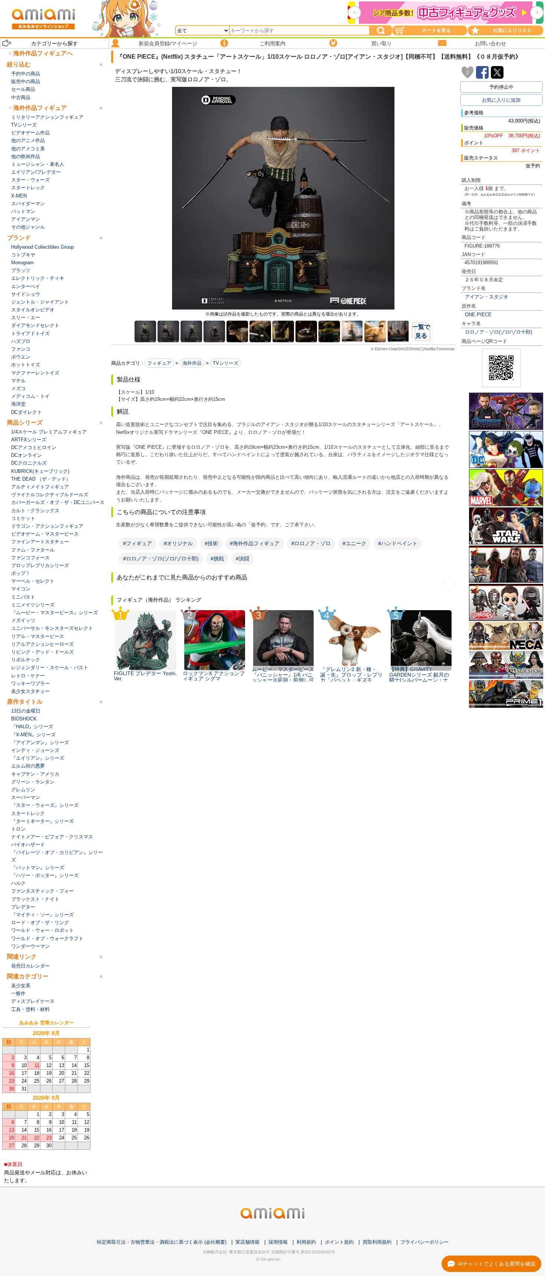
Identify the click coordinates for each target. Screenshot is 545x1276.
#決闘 (242, 559)
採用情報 (278, 1242)
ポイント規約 (339, 1242)
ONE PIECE (478, 314)
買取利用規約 (377, 1242)
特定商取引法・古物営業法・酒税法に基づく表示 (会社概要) (162, 1242)
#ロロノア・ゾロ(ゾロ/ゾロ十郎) (161, 559)
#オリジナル (178, 543)
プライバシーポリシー (424, 1242)
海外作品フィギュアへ (43, 53)
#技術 (211, 543)
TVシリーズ (225, 363)
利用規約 (306, 1242)
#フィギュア (137, 543)
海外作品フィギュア (40, 108)
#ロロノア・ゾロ (311, 543)
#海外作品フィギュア (255, 543)
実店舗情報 (247, 1242)
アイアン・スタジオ (486, 297)
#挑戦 (217, 559)
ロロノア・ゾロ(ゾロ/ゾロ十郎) (498, 332)
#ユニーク (354, 543)
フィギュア (159, 363)
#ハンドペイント (397, 543)
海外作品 (192, 363)
